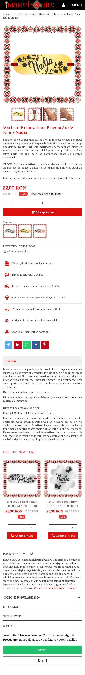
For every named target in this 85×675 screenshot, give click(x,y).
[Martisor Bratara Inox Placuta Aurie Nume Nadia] (25, 231)
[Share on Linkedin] (18, 345)
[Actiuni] (63, 5)
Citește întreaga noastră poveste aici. (56, 588)
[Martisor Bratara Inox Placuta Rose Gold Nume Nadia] (40, 231)
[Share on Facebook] (36, 345)
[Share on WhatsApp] (27, 345)
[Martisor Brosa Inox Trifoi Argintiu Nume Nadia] (63, 479)
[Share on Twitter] (8, 345)
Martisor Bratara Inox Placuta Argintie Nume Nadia (22, 505)
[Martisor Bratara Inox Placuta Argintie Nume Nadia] (10, 231)
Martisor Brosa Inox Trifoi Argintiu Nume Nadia (63, 505)
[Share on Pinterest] (45, 345)
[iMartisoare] (29, 5)
